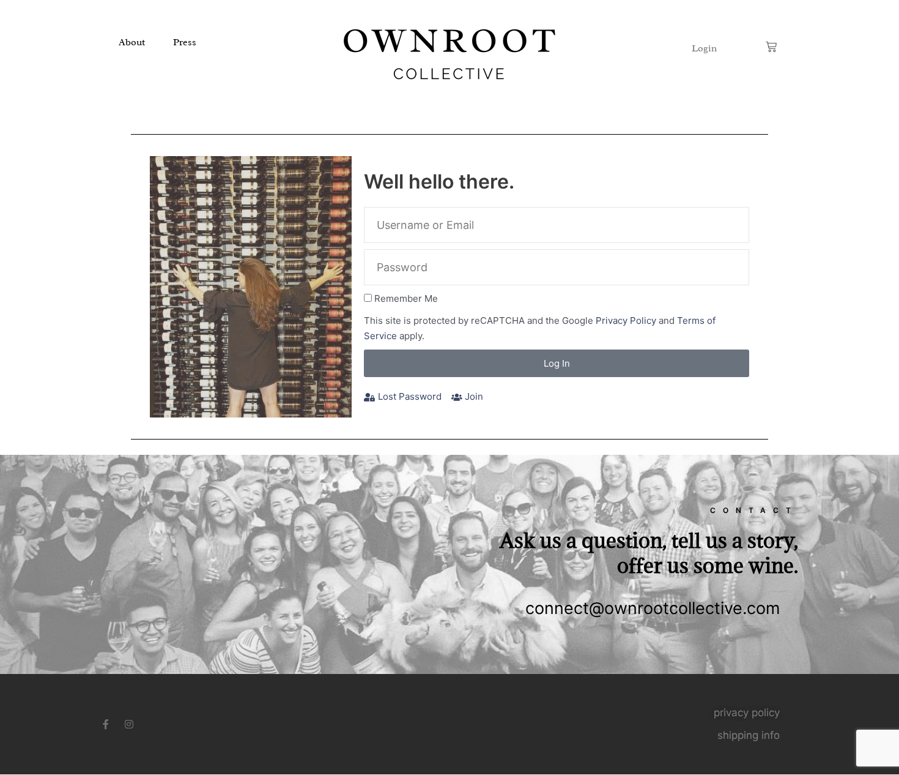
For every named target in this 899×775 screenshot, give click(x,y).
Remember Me (406, 298)
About (132, 42)
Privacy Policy (626, 320)
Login (704, 48)
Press (184, 42)
